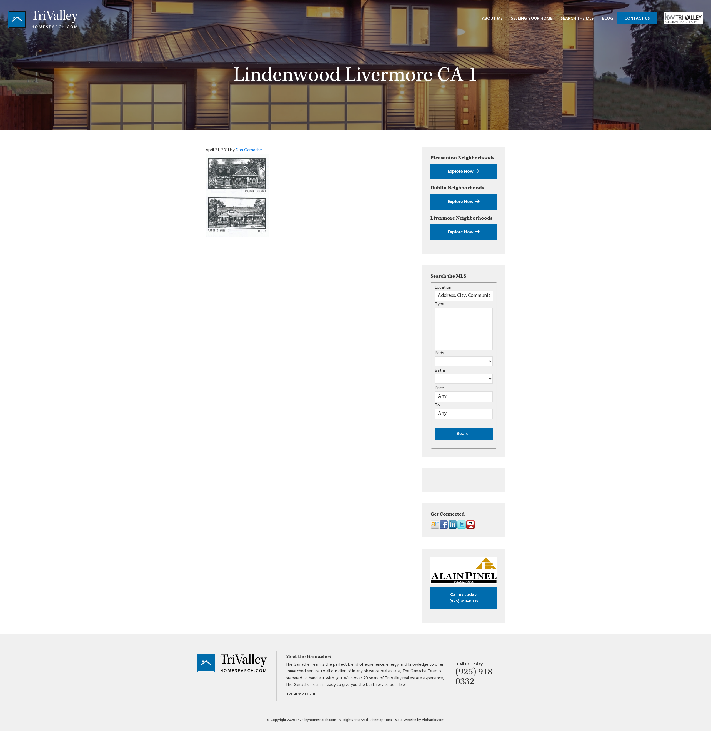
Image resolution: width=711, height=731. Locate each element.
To (437, 405)
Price (439, 388)
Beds (439, 353)
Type (439, 304)
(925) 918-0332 (464, 598)
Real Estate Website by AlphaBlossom (415, 720)
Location (443, 287)
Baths (440, 370)
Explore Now (461, 171)
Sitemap (377, 720)
